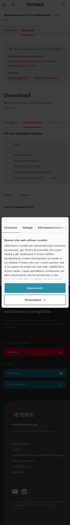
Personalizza (33, 299)
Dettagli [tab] (28, 227)
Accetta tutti (35, 288)
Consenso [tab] (10, 227)
